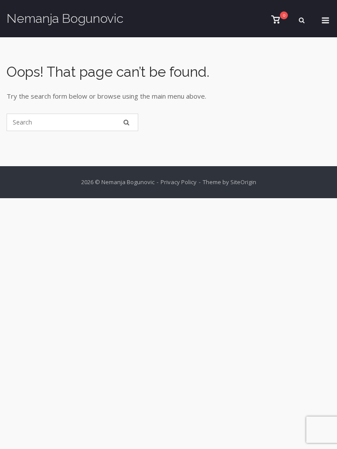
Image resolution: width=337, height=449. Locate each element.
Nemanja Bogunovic (65, 18)
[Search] (126, 122)
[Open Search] (301, 21)
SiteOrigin (243, 182)
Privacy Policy (179, 182)
